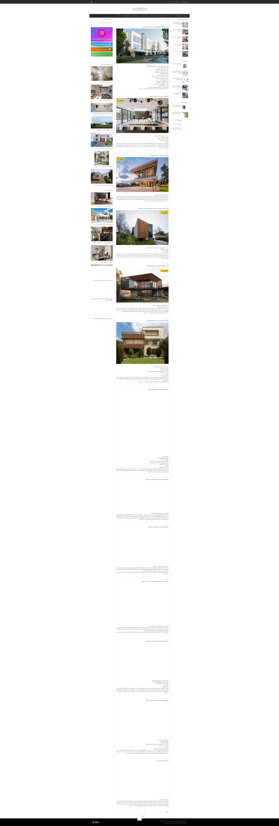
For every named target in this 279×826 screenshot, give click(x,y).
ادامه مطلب (141, 89)
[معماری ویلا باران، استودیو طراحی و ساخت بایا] (102, 139)
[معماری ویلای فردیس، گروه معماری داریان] (142, 343)
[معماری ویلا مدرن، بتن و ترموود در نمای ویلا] (142, 660)
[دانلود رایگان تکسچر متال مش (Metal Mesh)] (185, 95)
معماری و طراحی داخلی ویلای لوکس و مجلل (157, 479)
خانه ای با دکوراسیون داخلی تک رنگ (106, 262)
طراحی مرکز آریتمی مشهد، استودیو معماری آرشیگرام (103, 114)
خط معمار (186, 16)
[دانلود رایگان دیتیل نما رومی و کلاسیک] (185, 66)
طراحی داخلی (153, 16)
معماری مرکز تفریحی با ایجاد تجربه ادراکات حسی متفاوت (176, 135)
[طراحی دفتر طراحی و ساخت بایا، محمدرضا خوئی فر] (102, 176)
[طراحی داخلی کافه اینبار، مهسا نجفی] (102, 73)
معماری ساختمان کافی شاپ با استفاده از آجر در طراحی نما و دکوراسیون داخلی (102, 299)
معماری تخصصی (135, 16)
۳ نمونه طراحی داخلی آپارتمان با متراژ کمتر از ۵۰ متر (103, 280)
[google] (99, 822)
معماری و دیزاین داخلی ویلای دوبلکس (159, 96)
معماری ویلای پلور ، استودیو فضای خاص (158, 389)
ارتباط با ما (176, 2)
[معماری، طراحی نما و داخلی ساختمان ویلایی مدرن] (102, 215)
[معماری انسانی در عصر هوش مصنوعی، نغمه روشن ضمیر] (185, 115)
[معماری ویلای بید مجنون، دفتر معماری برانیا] (142, 719)
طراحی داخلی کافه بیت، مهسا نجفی (106, 100)
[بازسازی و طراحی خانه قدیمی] (185, 39)
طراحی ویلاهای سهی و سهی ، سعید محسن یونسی (156, 27)
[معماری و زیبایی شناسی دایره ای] (185, 129)
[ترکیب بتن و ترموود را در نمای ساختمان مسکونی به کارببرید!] (142, 227)
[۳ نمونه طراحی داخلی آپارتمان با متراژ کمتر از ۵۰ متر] (102, 271)
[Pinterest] (93, 822)
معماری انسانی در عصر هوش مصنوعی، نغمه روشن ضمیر (176, 113)
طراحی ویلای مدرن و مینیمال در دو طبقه (158, 527)
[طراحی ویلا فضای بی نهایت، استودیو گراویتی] (102, 122)
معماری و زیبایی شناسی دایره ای (176, 127)
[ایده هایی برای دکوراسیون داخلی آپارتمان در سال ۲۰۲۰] (102, 234)
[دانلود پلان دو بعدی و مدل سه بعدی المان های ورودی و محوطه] (185, 88)
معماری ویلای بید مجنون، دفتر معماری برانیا (157, 700)
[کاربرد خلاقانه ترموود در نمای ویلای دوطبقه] (142, 285)
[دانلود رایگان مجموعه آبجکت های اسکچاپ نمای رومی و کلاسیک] (185, 73)
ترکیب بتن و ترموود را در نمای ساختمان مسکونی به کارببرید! (153, 208)
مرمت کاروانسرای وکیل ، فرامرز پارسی (176, 120)
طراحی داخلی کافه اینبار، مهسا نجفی (106, 82)
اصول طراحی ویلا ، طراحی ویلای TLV (159, 155)
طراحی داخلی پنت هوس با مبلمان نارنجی (105, 206)
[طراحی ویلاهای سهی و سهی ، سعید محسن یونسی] (142, 46)
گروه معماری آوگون (185, 2)
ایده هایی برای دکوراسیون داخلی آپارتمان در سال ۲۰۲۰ (103, 243)
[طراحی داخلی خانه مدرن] (142, 779)
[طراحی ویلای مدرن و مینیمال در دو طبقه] (142, 546)
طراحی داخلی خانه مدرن (162, 761)
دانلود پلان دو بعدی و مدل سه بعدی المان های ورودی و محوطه (176, 87)
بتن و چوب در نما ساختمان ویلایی (176, 52)
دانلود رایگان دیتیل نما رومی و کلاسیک (176, 64)
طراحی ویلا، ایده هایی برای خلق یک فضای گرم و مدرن (103, 318)
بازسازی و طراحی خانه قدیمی (176, 37)
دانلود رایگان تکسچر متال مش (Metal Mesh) (176, 93)
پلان (119, 16)
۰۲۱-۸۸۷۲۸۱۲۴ (169, 2)
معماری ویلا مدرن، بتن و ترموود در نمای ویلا (157, 641)
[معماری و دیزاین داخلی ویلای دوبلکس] (142, 115)
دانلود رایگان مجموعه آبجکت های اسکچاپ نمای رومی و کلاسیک (176, 72)
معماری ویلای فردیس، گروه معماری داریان (158, 320)
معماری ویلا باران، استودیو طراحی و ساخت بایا (104, 148)
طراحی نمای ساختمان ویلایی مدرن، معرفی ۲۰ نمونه (155, 581)
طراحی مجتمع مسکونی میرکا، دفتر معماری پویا (104, 167)
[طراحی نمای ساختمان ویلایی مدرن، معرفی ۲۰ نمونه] (142, 603)
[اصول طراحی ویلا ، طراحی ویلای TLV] (142, 174)
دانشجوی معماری (126, 16)
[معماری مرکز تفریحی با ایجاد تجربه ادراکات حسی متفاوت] (185, 137)
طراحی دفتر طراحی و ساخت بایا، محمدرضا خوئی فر (103, 185)
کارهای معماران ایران (178, 16)
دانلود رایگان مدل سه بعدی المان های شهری (176, 79)
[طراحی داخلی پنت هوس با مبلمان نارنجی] (102, 198)
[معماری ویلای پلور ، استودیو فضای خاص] (142, 422)
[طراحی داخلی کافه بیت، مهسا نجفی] (102, 92)
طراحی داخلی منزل (162, 16)
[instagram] (96, 822)
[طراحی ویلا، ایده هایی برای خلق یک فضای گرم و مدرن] (102, 309)
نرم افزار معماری (145, 16)
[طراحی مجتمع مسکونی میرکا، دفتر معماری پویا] (102, 158)
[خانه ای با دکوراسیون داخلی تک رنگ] (102, 253)
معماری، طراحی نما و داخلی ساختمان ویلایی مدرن (103, 224)
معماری (170, 16)
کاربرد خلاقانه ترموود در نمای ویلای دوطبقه (157, 266)
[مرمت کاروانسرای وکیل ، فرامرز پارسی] (185, 122)
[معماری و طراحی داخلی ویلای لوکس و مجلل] (142, 495)
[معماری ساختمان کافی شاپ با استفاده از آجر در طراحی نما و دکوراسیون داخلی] (102, 290)
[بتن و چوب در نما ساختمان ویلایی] (185, 54)
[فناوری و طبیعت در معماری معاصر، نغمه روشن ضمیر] (185, 107)
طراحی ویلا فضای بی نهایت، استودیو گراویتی (104, 130)
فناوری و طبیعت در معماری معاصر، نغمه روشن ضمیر (176, 105)
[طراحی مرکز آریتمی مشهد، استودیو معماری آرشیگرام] (102, 107)
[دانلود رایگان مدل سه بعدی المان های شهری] (185, 81)
